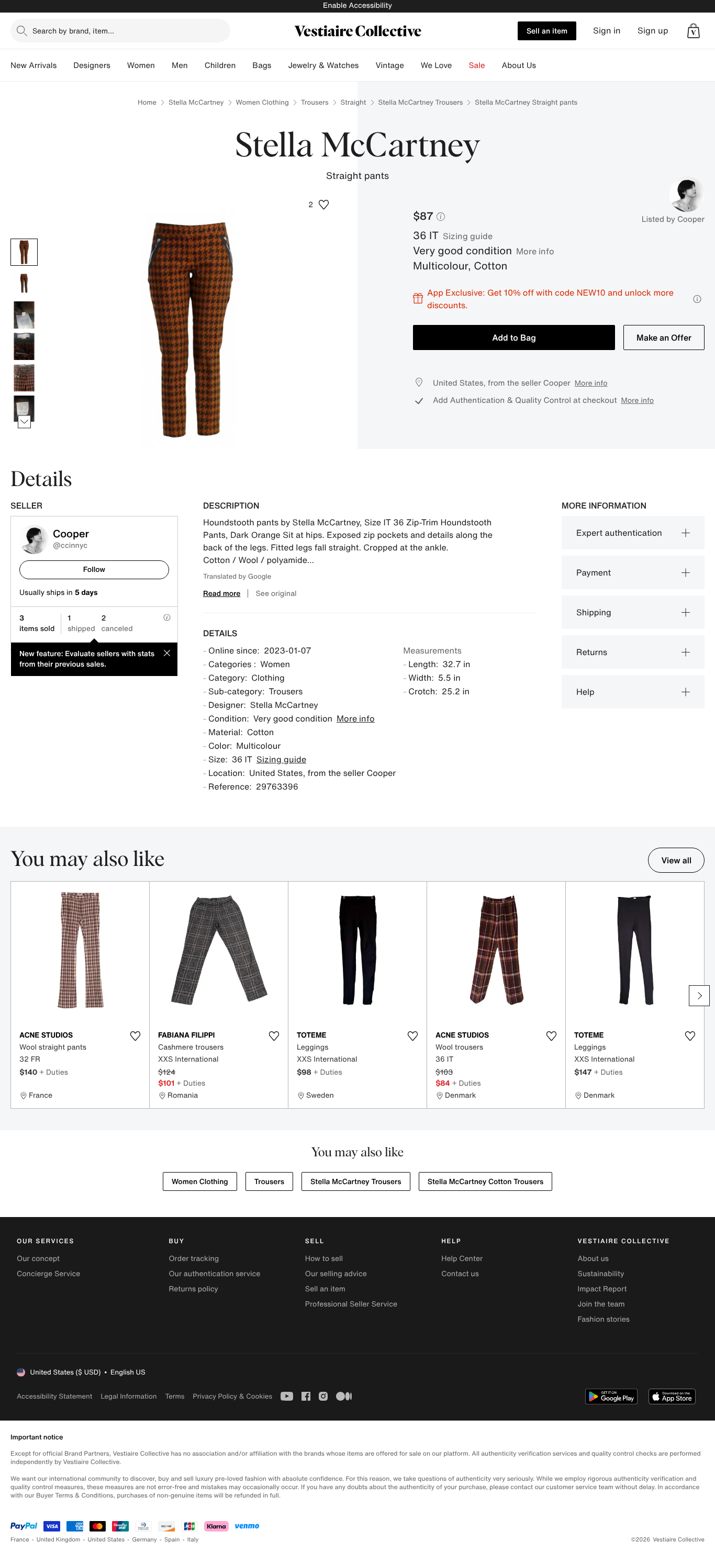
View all (676, 860)
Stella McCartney (196, 102)
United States (106, 1540)
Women (141, 65)
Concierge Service (48, 1273)
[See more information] (697, 299)
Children (220, 65)
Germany (144, 1540)
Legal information (128, 1396)
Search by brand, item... (73, 30)
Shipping (593, 612)
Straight (353, 102)
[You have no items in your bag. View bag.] (693, 31)
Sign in (607, 30)
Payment (593, 572)
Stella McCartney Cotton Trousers (486, 1181)
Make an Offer (663, 337)
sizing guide (468, 236)
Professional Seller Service (351, 1304)
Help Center (462, 1258)
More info (535, 251)
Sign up (653, 30)
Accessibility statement (54, 1396)
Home (147, 102)
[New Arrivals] (65, 65)
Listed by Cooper (673, 219)
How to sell (324, 1258)
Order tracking (194, 1258)
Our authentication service (214, 1273)
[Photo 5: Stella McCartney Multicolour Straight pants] (24, 377)
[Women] (163, 65)
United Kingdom (59, 1540)
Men (180, 65)
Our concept (38, 1258)
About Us (519, 65)
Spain (172, 1540)
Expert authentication (619, 532)
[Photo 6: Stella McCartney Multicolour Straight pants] (24, 409)
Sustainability (601, 1273)
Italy (193, 1540)
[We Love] (460, 65)
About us (593, 1258)
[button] (693, 31)
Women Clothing (262, 102)
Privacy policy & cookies (232, 1396)
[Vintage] (412, 65)
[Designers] (119, 65)
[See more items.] (24, 421)
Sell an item (547, 30)
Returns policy (193, 1288)
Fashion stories (604, 1319)
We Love (436, 65)
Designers (91, 65)
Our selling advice (336, 1273)
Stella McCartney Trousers (420, 102)
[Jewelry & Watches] (367, 65)
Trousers (315, 102)
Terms (174, 1396)
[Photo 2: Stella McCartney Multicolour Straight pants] (24, 283)
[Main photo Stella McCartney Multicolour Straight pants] (24, 252)
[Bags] (279, 65)
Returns (591, 652)
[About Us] (544, 65)
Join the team (601, 1304)
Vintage (389, 65)
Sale (477, 65)
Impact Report (602, 1288)
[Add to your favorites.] (135, 1036)
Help (585, 691)
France (19, 1540)
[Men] (196, 65)
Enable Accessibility (357, 5)
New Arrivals (33, 65)
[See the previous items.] (24, 238)
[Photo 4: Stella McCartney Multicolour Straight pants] (24, 346)
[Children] (244, 65)
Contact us (460, 1273)
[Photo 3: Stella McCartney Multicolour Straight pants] (24, 315)
